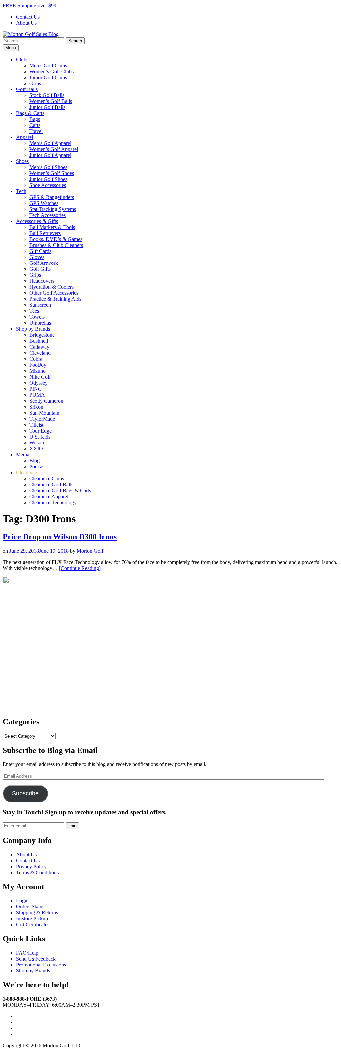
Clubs (22, 59)
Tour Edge (40, 431)
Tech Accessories (47, 215)
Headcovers (41, 281)
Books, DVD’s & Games (55, 239)
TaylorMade (42, 419)
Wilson (36, 442)
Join (72, 825)
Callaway (39, 347)
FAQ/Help (27, 953)
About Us (26, 23)
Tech (21, 191)
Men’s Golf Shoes (48, 167)
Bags (34, 119)
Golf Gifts (40, 269)
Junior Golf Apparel (50, 155)
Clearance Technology (53, 502)
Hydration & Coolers (51, 287)
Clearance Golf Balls (51, 484)
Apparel (24, 137)
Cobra (35, 359)
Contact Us (28, 17)
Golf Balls (27, 89)
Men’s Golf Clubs (48, 65)
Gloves (36, 257)
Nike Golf (40, 377)
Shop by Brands (33, 329)
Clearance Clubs (46, 478)
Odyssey (38, 383)
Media (22, 454)
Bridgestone (42, 335)
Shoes (22, 161)
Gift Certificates (32, 924)
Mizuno (37, 371)
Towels (37, 317)
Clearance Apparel (48, 496)
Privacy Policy (31, 866)
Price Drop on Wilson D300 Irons (60, 536)
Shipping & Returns (37, 912)
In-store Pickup (32, 918)
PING (35, 389)
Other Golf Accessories (53, 293)
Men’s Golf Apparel (50, 143)
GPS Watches (43, 203)
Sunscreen (40, 305)
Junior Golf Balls (47, 107)
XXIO (36, 448)
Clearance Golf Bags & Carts (60, 490)
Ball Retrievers (45, 233)
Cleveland (40, 353)
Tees (34, 311)
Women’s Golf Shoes (51, 173)
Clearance (26, 472)
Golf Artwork (43, 263)
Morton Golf (90, 551)
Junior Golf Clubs (48, 77)
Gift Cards (40, 251)
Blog (34, 460)
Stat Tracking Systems (52, 209)
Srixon (36, 407)
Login (22, 900)
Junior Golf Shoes (48, 179)
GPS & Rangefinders (51, 197)
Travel (36, 131)
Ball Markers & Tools (52, 227)
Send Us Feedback (36, 959)
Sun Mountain (44, 413)
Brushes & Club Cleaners (56, 245)
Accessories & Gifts (37, 221)
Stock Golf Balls (46, 95)
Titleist (36, 425)
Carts (34, 125)
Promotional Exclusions (41, 964)
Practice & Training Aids (55, 299)
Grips (35, 83)
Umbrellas (40, 323)
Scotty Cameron (46, 401)
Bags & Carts (30, 113)
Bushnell (38, 341)
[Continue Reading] (80, 568)
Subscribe (25, 793)
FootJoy (37, 365)
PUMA (37, 395)
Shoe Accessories (47, 185)
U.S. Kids (39, 436)
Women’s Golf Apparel (53, 149)
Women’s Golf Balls (50, 101)
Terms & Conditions (37, 872)
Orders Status (30, 906)
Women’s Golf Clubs (51, 71)
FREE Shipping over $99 (29, 5)
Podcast (37, 466)
